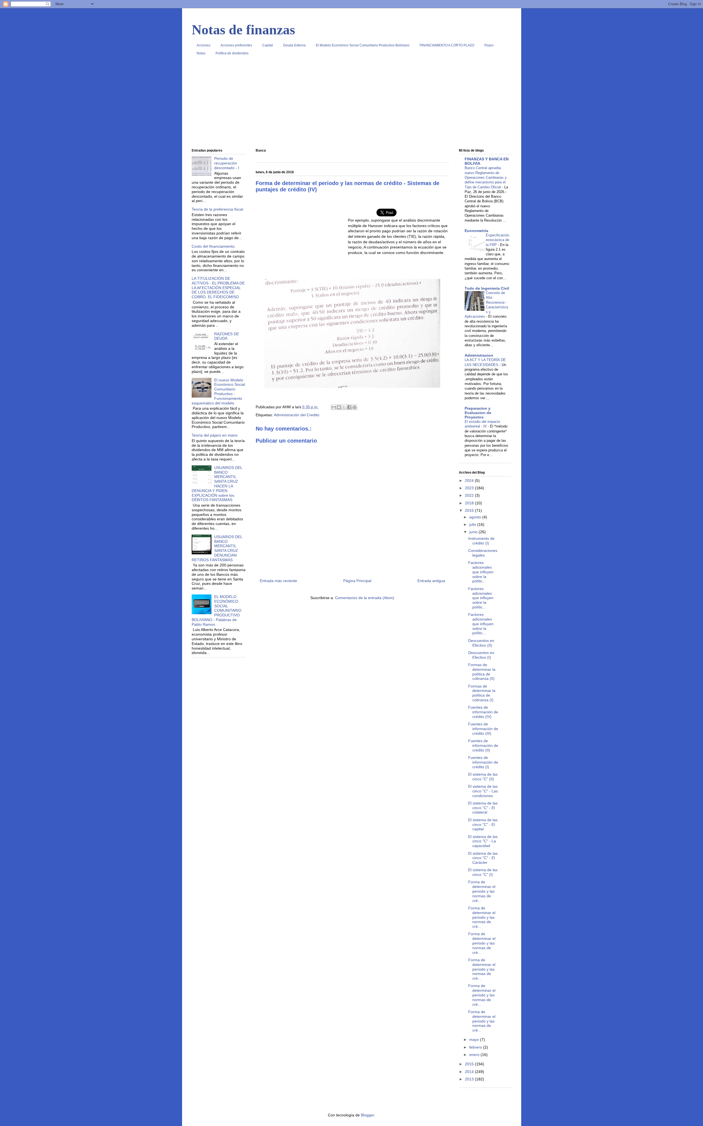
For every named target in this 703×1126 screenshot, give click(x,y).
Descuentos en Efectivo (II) (481, 642)
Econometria (476, 230)
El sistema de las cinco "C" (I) (483, 872)
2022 (470, 495)
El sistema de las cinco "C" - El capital (483, 824)
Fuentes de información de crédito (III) (483, 729)
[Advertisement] (352, 104)
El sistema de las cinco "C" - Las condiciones (483, 791)
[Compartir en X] (344, 407)
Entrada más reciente (278, 581)
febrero (476, 1047)
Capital (267, 45)
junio (474, 532)
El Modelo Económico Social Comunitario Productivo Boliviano (362, 45)
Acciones (203, 45)
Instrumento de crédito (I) (481, 540)
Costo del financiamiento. (214, 246)
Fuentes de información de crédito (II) (483, 745)
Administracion (479, 355)
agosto (475, 517)
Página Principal (357, 581)
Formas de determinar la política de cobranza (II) (481, 672)
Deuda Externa (294, 45)
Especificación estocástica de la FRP (497, 240)
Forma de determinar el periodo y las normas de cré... (481, 891)
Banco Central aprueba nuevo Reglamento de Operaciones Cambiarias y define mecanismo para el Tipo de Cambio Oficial (486, 177)
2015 (470, 1064)
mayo (474, 1039)
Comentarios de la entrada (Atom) (364, 598)
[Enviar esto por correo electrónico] (333, 407)
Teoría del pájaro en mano (215, 435)
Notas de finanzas (243, 29)
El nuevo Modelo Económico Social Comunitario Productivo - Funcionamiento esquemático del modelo (218, 391)
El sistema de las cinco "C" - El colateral (483, 808)
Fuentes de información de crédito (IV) (483, 712)
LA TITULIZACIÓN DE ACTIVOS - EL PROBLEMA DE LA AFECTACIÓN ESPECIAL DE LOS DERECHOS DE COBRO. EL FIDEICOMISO (218, 287)
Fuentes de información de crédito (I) (483, 762)
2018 (470, 503)
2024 (470, 480)
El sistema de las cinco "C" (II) (483, 776)
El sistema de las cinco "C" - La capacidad (483, 841)
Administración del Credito (296, 415)
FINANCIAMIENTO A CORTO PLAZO (447, 45)
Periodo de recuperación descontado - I (226, 163)
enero (475, 1054)
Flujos (488, 45)
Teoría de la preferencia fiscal (217, 209)
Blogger (367, 1115)
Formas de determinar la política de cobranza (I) (481, 693)
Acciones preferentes (236, 45)
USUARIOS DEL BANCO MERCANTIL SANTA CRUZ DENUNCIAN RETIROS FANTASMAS (217, 548)
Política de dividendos (232, 53)
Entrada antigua (431, 581)
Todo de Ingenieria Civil (487, 288)
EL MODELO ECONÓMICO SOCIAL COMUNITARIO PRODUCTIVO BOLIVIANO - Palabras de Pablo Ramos (217, 610)
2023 (470, 488)
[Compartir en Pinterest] (354, 407)
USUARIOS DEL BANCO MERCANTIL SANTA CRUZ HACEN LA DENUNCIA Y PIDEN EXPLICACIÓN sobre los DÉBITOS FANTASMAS (217, 483)
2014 (470, 1071)
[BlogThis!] (339, 407)
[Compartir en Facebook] (349, 407)
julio (473, 524)
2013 (470, 1079)
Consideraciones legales (482, 552)
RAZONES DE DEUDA (226, 336)
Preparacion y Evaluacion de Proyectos (478, 412)
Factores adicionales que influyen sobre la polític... (480, 571)
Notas (201, 53)
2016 (470, 510)
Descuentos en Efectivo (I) (481, 655)
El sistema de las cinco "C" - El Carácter (483, 858)
